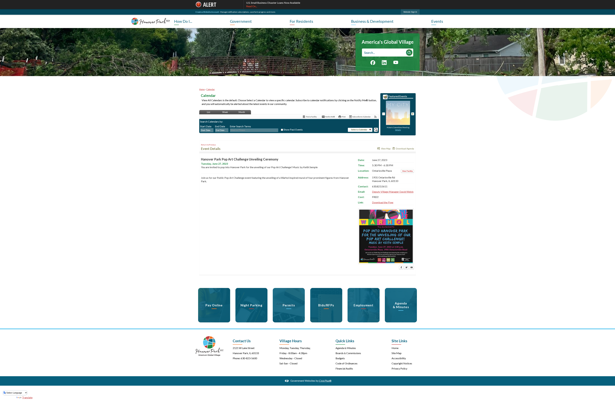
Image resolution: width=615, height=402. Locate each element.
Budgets (340, 358)
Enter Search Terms (240, 126)
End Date (220, 126)
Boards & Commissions (348, 353)
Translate (27, 397)
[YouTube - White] (395, 62)
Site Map (397, 353)
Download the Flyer (383, 202)
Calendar (210, 89)
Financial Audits (344, 368)
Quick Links (345, 341)
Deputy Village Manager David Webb (393, 191)
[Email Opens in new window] (411, 268)
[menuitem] (201, 21)
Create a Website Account (207, 12)
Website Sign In (410, 12)
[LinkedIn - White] (384, 62)
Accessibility (399, 358)
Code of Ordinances (346, 363)
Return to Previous (208, 145)
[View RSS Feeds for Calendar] (375, 116)
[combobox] (206, 130)
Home (202, 89)
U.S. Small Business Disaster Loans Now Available (273, 4)
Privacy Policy (399, 368)
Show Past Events (293, 129)
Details (398, 130)
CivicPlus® (325, 380)
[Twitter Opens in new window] (406, 268)
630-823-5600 (249, 358)
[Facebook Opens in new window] (401, 268)
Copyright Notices (402, 363)
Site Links (399, 341)
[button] (409, 52)
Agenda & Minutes (346, 347)
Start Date (205, 126)
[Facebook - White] (372, 62)
